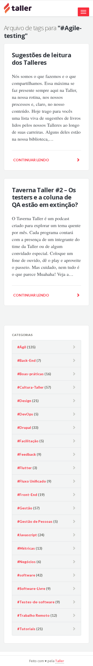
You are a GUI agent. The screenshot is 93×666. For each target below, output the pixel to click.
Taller (59, 661)
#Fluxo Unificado (31, 481)
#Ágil (21, 347)
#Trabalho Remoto (33, 615)
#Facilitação (27, 441)
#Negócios (26, 561)
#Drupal (24, 427)
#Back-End (26, 360)
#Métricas (26, 548)
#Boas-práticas (30, 374)
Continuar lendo (31, 160)
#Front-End (27, 494)
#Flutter (24, 468)
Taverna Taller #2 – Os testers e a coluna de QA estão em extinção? (45, 197)
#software (26, 575)
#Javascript (27, 535)
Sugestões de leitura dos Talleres (41, 59)
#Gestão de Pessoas (34, 521)
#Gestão (24, 508)
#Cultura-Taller (30, 387)
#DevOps (25, 414)
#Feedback (26, 454)
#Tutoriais (26, 629)
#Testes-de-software (36, 602)
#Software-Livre (31, 588)
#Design (24, 400)
